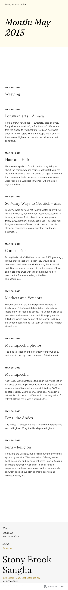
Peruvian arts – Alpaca (24, 116)
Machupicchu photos (23, 345)
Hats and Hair (17, 159)
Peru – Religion (18, 447)
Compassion (16, 250)
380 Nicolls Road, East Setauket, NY (21, 577)
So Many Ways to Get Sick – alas (33, 203)
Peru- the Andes (19, 418)
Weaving (12, 94)
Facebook (8, 548)
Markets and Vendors (23, 297)
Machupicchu (17, 374)
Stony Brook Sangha (15, 4)
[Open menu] (61, 4)
